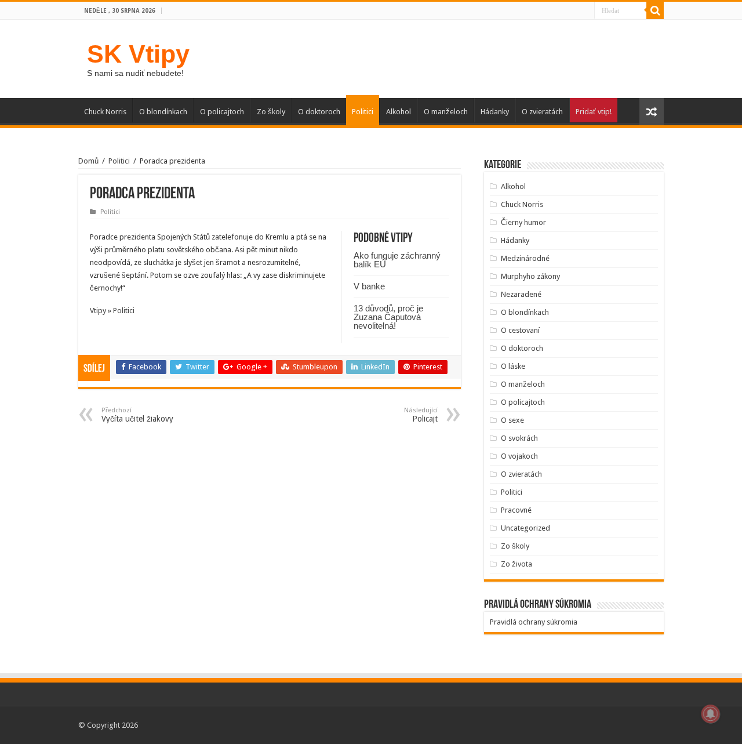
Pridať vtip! (594, 111)
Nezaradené (521, 294)
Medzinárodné (525, 258)
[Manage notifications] (710, 714)
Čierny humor (523, 222)
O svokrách (519, 438)
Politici (362, 111)
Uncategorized (525, 528)
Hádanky (495, 111)
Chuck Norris (105, 111)
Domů (88, 161)
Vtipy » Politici (112, 310)
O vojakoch (519, 456)
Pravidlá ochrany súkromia (533, 622)
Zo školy (271, 111)
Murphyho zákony (530, 276)
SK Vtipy (138, 54)
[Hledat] (655, 10)
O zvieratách (542, 111)
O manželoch (446, 111)
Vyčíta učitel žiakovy (137, 415)
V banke (369, 286)
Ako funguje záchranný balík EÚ (397, 260)
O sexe (512, 420)
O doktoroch (319, 111)
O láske (513, 366)
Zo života (516, 564)
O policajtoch (222, 111)
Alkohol (398, 111)
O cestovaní (520, 330)
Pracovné (516, 510)
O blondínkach (163, 111)
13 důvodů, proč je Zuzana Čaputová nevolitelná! (388, 317)
